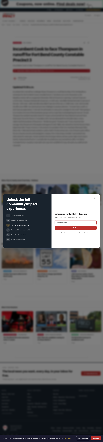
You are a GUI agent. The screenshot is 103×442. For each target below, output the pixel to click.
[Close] (95, 198)
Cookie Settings (83, 438)
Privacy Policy (87, 232)
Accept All (96, 438)
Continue (75, 228)
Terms (80, 232)
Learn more (67, 438)
